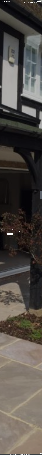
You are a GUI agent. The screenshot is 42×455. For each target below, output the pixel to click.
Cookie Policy (28, 454)
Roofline (31, 2)
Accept (30, 454)
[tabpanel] (21, 227)
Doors (24, 2)
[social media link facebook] (18, 2)
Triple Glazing (35, 2)
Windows (21, 2)
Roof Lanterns (27, 2)
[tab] (35, 184)
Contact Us (39, 2)
